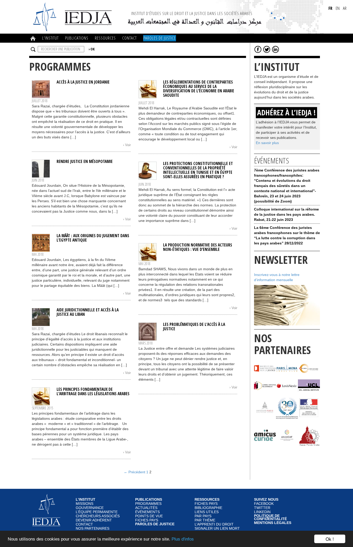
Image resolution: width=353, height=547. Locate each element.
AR (345, 8)
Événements (147, 512)
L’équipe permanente (97, 512)
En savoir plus (267, 143)
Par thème (205, 520)
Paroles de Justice (159, 38)
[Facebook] (258, 49)
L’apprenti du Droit (214, 524)
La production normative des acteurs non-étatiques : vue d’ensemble (197, 247)
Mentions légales (272, 523)
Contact (129, 38)
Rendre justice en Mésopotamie (85, 161)
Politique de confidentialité (270, 517)
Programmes (148, 504)
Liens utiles (207, 512)
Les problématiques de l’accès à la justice (194, 327)
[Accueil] (73, 16)
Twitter (262, 508)
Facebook (264, 504)
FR (330, 8)
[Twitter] (267, 49)
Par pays (203, 516)
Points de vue (149, 516)
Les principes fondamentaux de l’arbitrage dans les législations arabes (94, 391)
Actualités (146, 508)
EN (338, 8)
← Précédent (134, 472)
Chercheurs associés (98, 516)
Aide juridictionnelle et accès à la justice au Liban (88, 312)
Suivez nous (266, 499)
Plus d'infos (183, 539)
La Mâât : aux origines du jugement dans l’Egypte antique (93, 238)
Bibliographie (208, 508)
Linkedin (262, 512)
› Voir (127, 145)
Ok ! (330, 539)
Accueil (33, 38)
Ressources (105, 38)
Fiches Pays (146, 520)
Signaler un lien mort (217, 528)
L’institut (50, 38)
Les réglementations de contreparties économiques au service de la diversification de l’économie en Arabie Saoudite (198, 88)
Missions (84, 504)
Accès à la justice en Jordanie (83, 82)
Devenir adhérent (94, 520)
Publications (76, 38)
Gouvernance (90, 508)
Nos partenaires (92, 528)
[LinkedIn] (275, 49)
